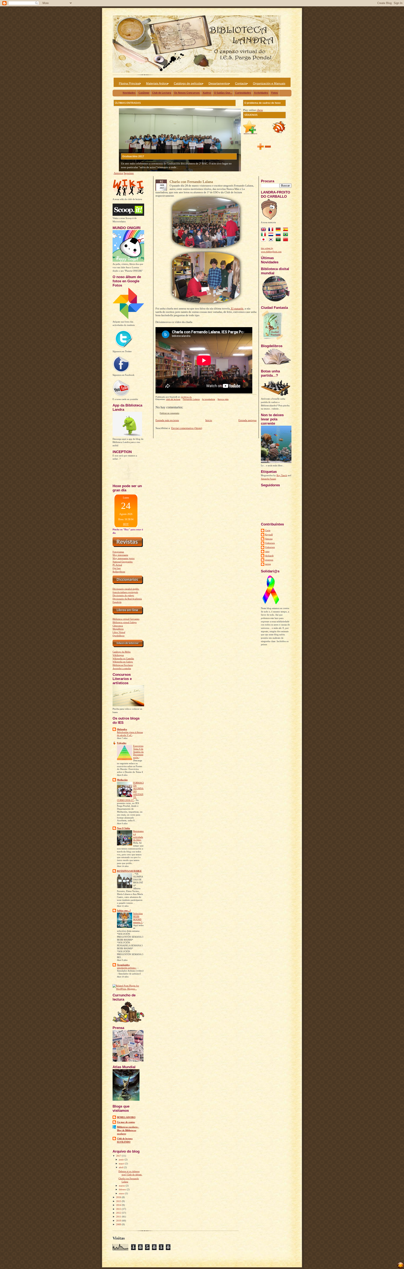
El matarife (236, 308)
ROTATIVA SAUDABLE (129, 871)
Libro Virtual (119, 632)
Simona (268, 538)
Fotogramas (118, 552)
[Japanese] (264, 240)
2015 (119, 1201)
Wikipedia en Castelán (123, 658)
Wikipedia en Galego (123, 661)
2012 (119, 1213)
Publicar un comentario (169, 413)
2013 (119, 1209)
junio (122, 1159)
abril (121, 1167)
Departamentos (219, 83)
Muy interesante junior (124, 558)
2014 (119, 1205)
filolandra (122, 729)
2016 (119, 1197)
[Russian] (279, 235)
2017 (119, 1155)
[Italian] (264, 235)
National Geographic (123, 561)
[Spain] (286, 230)
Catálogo (143, 92)
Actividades (261, 92)
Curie (267, 530)
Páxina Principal (129, 83)
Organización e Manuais (269, 83)
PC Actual (117, 565)
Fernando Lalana (191, 399)
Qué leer (117, 568)
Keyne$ (269, 534)
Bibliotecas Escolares (123, 665)
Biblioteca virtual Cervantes (126, 619)
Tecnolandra (123, 965)
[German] (279, 230)
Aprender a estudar (122, 668)
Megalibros (118, 629)
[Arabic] (279, 240)
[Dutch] (271, 235)
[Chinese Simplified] (286, 240)
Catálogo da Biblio (122, 651)
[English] (264, 230)
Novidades (129, 92)
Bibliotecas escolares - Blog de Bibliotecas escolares (128, 1130)
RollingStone (119, 571)
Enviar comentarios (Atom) (186, 428)
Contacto (241, 83)
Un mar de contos (126, 1122)
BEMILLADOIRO (126, 1117)
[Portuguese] (286, 235)
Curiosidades (243, 92)
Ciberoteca (118, 625)
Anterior (118, 173)
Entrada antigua (247, 420)
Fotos (274, 92)
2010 (119, 1220)
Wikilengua (118, 655)
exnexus (269, 560)
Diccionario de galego (123, 595)
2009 (119, 1224)
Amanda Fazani (268, 478)
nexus (268, 564)
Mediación (122, 779)
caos (267, 551)
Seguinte (129, 173)
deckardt (269, 555)
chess (260, 110)
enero (122, 1193)
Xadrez (207, 92)
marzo (122, 1185)
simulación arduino (126, 968)
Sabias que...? (124, 910)
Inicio (208, 420)
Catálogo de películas (188, 83)
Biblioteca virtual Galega (125, 622)
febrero (123, 1189)
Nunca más (223, 399)
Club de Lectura (161, 92)
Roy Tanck (281, 475)
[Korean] (271, 240)
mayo (122, 1163)
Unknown (270, 543)
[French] (271, 230)
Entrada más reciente (167, 420)
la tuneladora (208, 399)
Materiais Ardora (157, 83)
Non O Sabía (123, 828)
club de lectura (173, 399)
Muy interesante (120, 555)
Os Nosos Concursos (187, 92)
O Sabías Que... (223, 92)
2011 (119, 1216)
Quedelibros (118, 635)
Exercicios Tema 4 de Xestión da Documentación (138, 752)
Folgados (121, 743)
